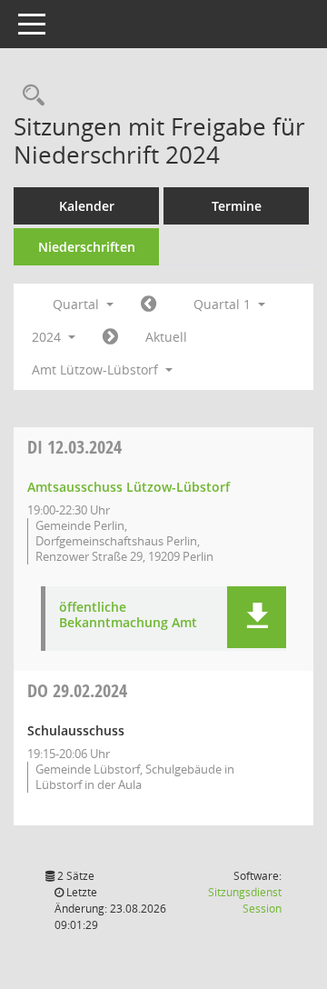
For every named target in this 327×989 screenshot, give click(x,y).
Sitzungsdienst (245, 900)
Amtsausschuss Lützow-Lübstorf (128, 486)
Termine (237, 206)
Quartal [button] (78, 304)
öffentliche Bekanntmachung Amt (128, 615)
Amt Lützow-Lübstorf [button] (97, 369)
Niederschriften (86, 246)
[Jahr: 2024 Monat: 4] (110, 337)
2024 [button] (48, 336)
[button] (256, 617)
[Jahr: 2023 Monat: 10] (148, 304)
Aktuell (166, 336)
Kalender (86, 206)
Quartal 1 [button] (223, 304)
